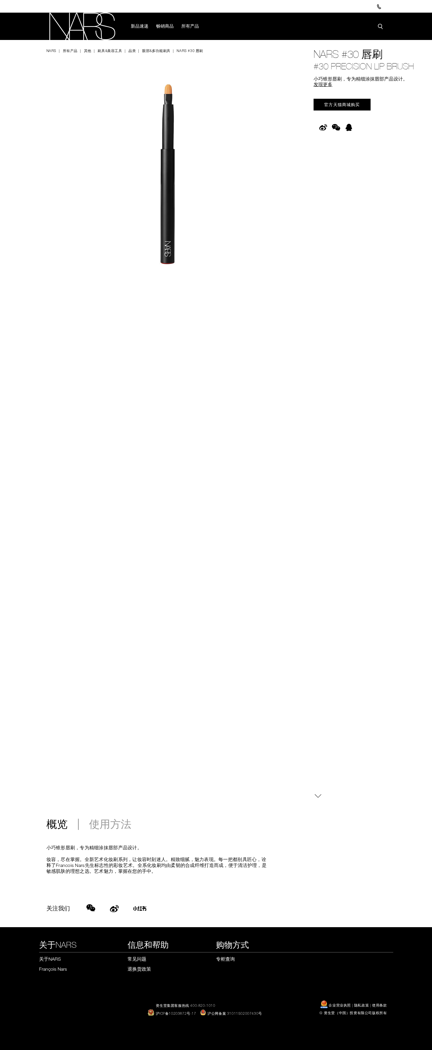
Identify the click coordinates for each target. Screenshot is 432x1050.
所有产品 (190, 26)
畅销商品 (165, 26)
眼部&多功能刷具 (156, 50)
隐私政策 (361, 1005)
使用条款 (379, 1005)
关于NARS (50, 959)
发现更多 (323, 84)
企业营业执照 (340, 1005)
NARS (51, 50)
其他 (87, 50)
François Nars (53, 969)
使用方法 (110, 824)
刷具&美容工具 (110, 50)
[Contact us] (379, 6)
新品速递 (139, 26)
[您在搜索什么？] (380, 26)
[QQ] (349, 130)
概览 (57, 824)
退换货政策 (139, 969)
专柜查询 (225, 959)
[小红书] (141, 909)
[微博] (114, 907)
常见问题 (137, 959)
